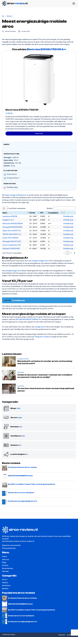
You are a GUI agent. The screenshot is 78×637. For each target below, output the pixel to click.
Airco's (9, 16)
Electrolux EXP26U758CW (13, 223)
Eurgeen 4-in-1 (8, 220)
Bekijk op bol (39, 133)
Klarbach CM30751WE (11, 248)
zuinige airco (40, 327)
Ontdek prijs (68, 216)
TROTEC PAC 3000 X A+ (12, 234)
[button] (27, 212)
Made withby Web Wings (67, 635)
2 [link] (70, 253)
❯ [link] (74, 253)
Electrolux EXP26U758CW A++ (46, 49)
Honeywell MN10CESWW (12, 227)
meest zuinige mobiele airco (15, 195)
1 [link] (67, 253)
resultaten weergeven (17, 208)
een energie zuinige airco (38, 261)
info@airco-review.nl (43, 337)
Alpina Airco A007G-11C (12, 231)
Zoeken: (50, 208)
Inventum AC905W (10, 216)
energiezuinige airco (13, 271)
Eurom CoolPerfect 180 (12, 245)
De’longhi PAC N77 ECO (12, 241)
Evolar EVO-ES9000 (10, 238)
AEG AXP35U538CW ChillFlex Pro (28, 319)
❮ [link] (64, 253)
